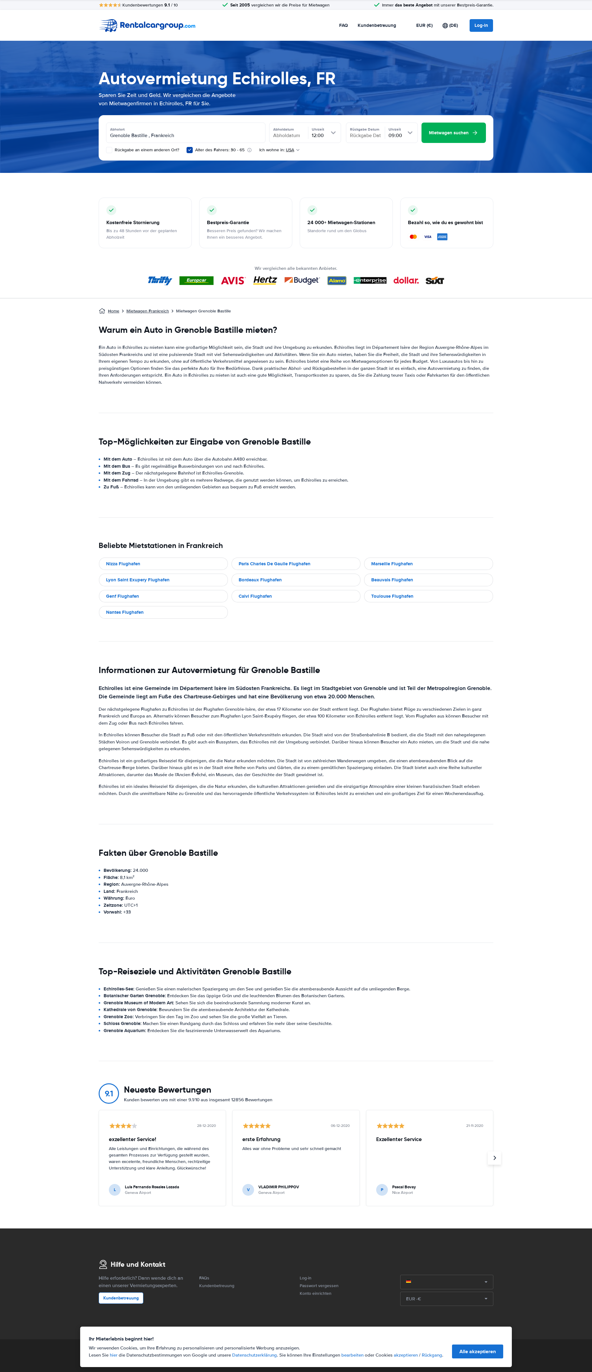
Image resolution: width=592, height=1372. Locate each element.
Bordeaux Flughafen (260, 579)
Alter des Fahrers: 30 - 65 (220, 150)
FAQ (343, 25)
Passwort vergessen (319, 1285)
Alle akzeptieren (477, 1351)
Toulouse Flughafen (392, 596)
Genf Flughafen (122, 596)
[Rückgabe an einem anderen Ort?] (109, 150)
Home (113, 311)
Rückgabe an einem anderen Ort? (146, 150)
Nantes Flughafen (125, 612)
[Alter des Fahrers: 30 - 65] (190, 150)
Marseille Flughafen (392, 563)
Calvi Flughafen (255, 596)
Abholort (117, 129)
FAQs (204, 1278)
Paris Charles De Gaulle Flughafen (274, 563)
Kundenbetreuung (377, 25)
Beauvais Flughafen (392, 579)
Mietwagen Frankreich (147, 311)
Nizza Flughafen (123, 563)
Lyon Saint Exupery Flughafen (138, 579)
